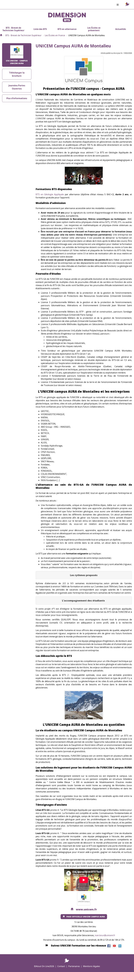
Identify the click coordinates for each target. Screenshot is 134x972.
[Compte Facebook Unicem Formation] (109, 945)
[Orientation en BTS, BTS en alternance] (1, 35)
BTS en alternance (67, 29)
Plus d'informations (16, 98)
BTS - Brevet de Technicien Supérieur (13, 29)
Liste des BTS (40, 29)
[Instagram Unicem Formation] (114, 945)
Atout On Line (42, 966)
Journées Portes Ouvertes (17, 87)
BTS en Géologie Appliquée (50, 194)
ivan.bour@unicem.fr (105, 935)
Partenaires (74, 966)
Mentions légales (91, 966)
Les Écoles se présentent (93, 29)
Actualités (120, 29)
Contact (61, 966)
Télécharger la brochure (16, 74)
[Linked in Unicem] (120, 945)
